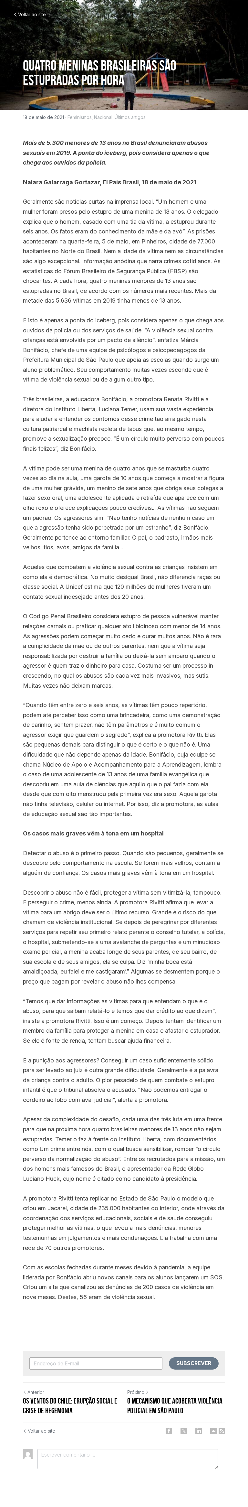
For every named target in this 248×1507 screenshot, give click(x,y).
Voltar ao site (32, 14)
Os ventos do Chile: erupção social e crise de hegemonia (70, 1406)
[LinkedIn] (198, 1431)
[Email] (213, 1431)
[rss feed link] (222, 1431)
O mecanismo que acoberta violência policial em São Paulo (174, 1406)
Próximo (135, 1392)
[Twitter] (184, 1431)
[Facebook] (169, 1431)
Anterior (35, 1392)
